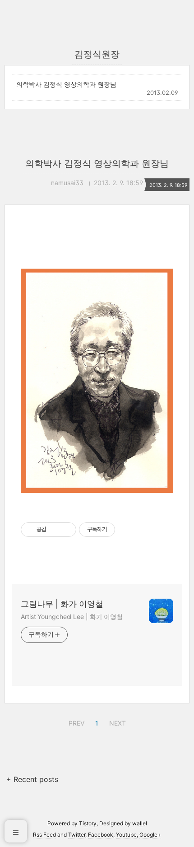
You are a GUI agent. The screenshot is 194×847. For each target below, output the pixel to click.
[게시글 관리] (66, 529)
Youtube (126, 834)
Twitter (76, 834)
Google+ (150, 834)
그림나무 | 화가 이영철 (62, 604)
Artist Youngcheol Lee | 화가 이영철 (72, 616)
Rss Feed (44, 834)
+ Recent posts (32, 779)
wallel (139, 823)
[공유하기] (54, 529)
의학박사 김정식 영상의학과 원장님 (66, 84)
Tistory (88, 823)
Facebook (100, 834)
